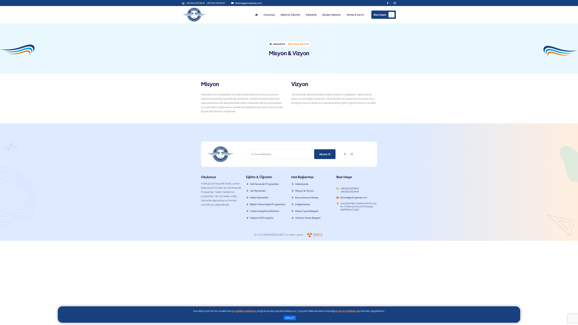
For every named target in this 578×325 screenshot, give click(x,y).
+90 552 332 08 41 (215, 3)
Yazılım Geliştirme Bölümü (264, 211)
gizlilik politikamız (246, 311)
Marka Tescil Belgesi (306, 211)
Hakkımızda (301, 184)
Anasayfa (279, 44)
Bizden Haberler (331, 14)
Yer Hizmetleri (258, 190)
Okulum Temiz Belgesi (307, 217)
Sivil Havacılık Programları (264, 184)
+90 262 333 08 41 (195, 3)
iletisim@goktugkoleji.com (248, 3)
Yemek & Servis (355, 14)
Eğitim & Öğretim (290, 14)
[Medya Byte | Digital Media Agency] (315, 234)
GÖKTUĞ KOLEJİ (273, 234)
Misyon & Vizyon (304, 190)
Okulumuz (269, 14)
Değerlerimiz (302, 204)
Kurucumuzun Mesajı (306, 197)
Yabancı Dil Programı (261, 217)
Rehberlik (311, 14)
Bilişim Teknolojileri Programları (267, 204)
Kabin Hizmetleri (259, 197)
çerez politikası (347, 311)
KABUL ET (290, 317)
